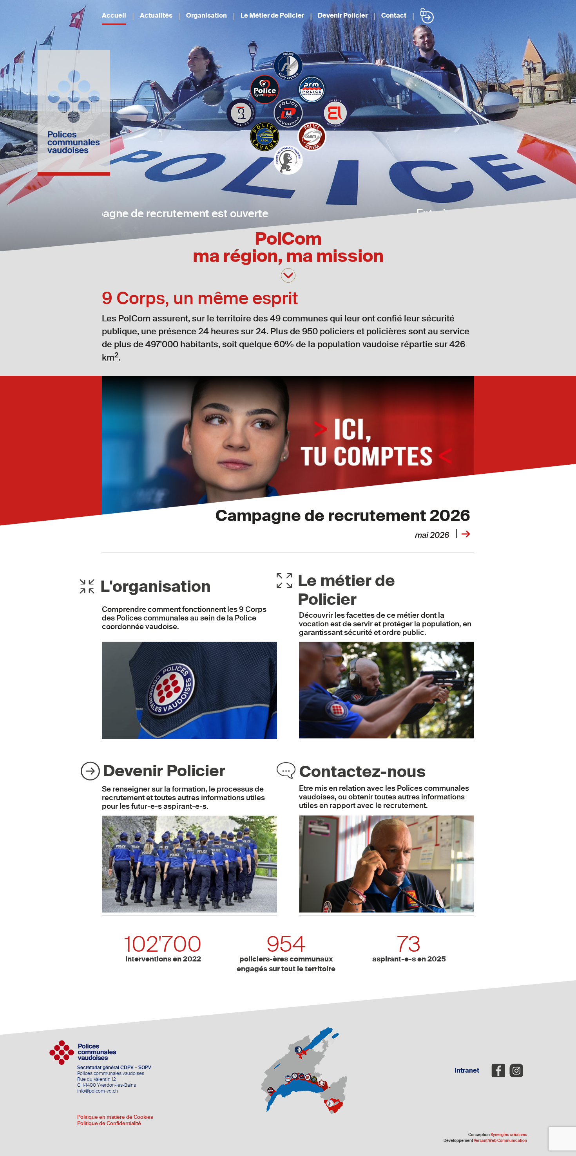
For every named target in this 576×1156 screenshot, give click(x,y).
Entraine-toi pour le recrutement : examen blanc (288, 213)
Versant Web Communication (500, 1140)
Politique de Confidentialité (109, 1123)
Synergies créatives (509, 1135)
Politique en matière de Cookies (115, 1117)
